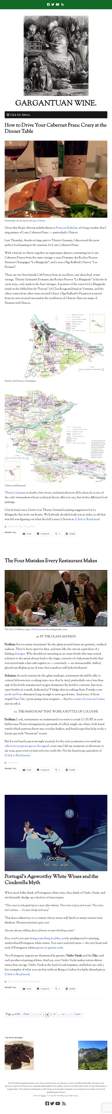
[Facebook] (48, 4)
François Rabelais (67, 228)
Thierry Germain (15, 493)
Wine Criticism (14, 981)
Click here (35, 629)
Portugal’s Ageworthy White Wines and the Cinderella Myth (51, 879)
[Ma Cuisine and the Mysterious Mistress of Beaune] (19, 1056)
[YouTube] (57, 4)
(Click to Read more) (87, 519)
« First (25, 1014)
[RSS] (62, 4)
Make (43, 1095)
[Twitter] (53, 4)
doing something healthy (45, 938)
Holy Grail (12, 526)
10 (63, 1014)
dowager (20, 654)
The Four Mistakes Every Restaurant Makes (51, 561)
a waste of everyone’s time (88, 699)
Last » (78, 1014)
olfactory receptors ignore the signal (27, 746)
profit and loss (13, 694)
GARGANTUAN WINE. (56, 103)
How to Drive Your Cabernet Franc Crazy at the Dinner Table (56, 128)
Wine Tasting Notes (27, 526)
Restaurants (12, 762)
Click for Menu (20, 115)
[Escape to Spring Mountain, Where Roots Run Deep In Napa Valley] (92, 1056)
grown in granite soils (50, 948)
